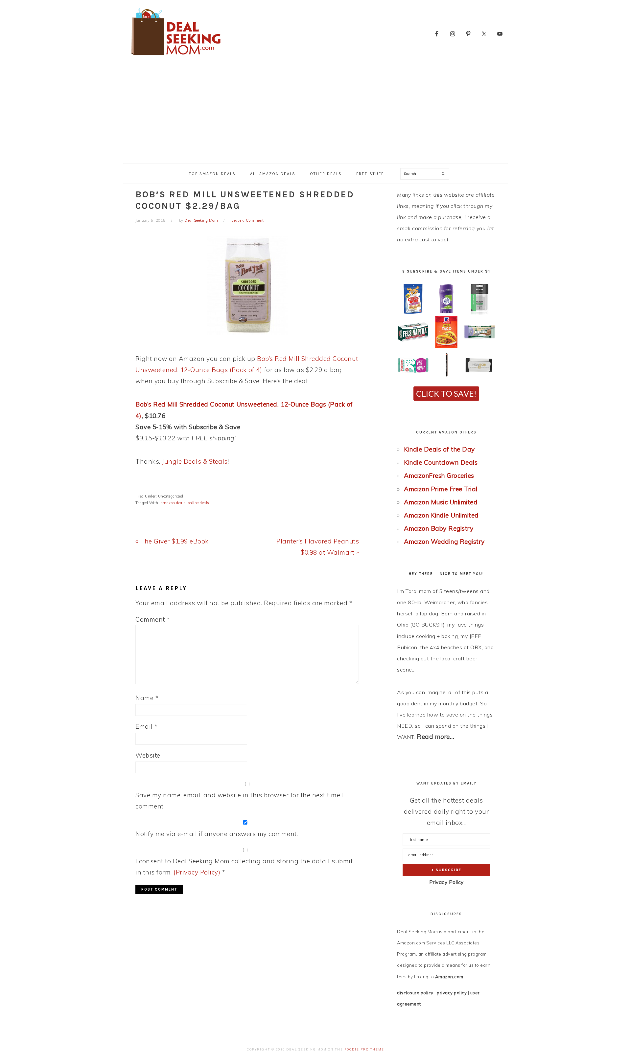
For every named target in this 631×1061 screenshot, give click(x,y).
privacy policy (452, 992)
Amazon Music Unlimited (441, 502)
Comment (152, 619)
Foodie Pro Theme (364, 1049)
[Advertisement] (315, 114)
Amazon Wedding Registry (444, 541)
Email (146, 726)
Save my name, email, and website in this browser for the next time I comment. (239, 800)
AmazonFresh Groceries (439, 475)
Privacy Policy (446, 882)
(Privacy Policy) (197, 872)
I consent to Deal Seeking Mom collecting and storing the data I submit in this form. (244, 866)
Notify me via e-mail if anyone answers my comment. (216, 834)
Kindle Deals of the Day (439, 449)
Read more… (435, 736)
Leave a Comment (247, 220)
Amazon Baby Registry (438, 528)
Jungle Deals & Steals (195, 461)
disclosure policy (415, 992)
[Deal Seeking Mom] (175, 57)
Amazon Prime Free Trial (441, 489)
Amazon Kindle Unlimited (441, 515)
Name (146, 698)
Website (147, 755)
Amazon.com (449, 976)
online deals (198, 502)
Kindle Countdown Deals (441, 462)
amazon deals (173, 502)
